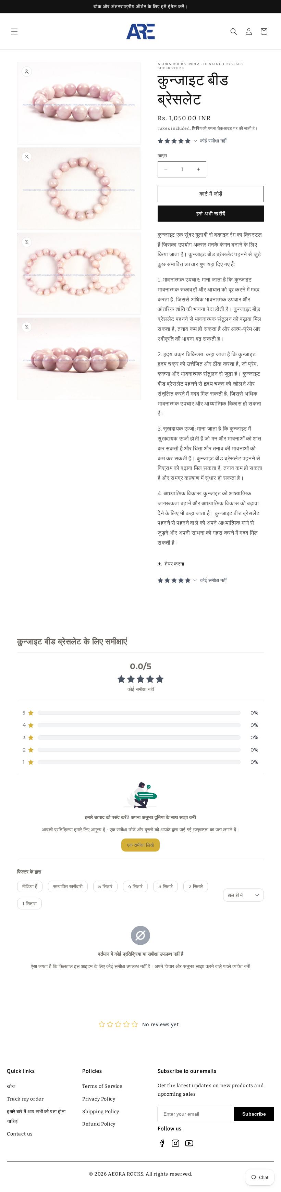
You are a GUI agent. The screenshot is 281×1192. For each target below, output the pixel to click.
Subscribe (254, 1114)
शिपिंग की (199, 128)
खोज (11, 1086)
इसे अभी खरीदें (210, 214)
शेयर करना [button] (174, 564)
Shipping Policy (100, 1112)
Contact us (20, 1134)
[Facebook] (162, 1143)
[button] (14, 31)
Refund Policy (98, 1124)
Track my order (25, 1099)
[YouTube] (189, 1143)
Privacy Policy (98, 1099)
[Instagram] (175, 1143)
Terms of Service (102, 1086)
